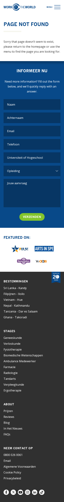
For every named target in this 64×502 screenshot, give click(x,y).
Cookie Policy (12, 472)
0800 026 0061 (13, 455)
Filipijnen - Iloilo (14, 294)
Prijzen (8, 411)
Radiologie (11, 373)
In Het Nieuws (13, 428)
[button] (57, 7)
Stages (9, 331)
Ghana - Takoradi (15, 317)
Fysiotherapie (13, 349)
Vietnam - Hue (13, 300)
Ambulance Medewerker (20, 361)
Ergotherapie (12, 390)
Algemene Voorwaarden (20, 467)
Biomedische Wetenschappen (23, 355)
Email (7, 461)
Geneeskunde (13, 338)
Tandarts (10, 379)
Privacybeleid (12, 478)
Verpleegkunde (14, 385)
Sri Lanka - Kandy (15, 288)
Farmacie (9, 367)
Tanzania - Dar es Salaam (21, 311)
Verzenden (32, 217)
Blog (7, 423)
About (9, 404)
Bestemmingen (16, 281)
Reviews (9, 417)
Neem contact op (18, 448)
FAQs (7, 434)
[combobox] (32, 157)
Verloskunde (12, 344)
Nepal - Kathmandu (17, 306)
